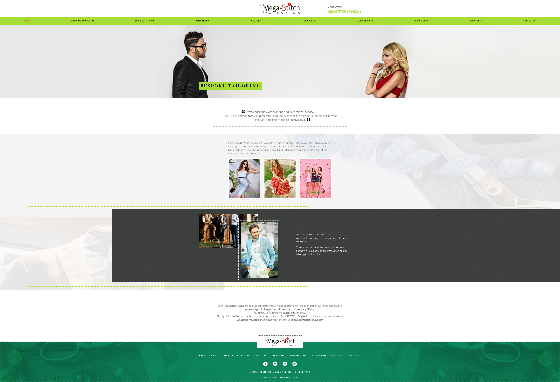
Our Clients (476, 21)
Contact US (354, 356)
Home (27, 21)
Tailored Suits (365, 21)
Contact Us (529, 21)
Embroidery (310, 21)
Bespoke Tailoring (145, 21)
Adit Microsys (289, 377)
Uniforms (214, 356)
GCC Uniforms (421, 21)
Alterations (202, 21)
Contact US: (335, 7)
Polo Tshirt (256, 21)
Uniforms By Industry (82, 21)
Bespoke (228, 356)
